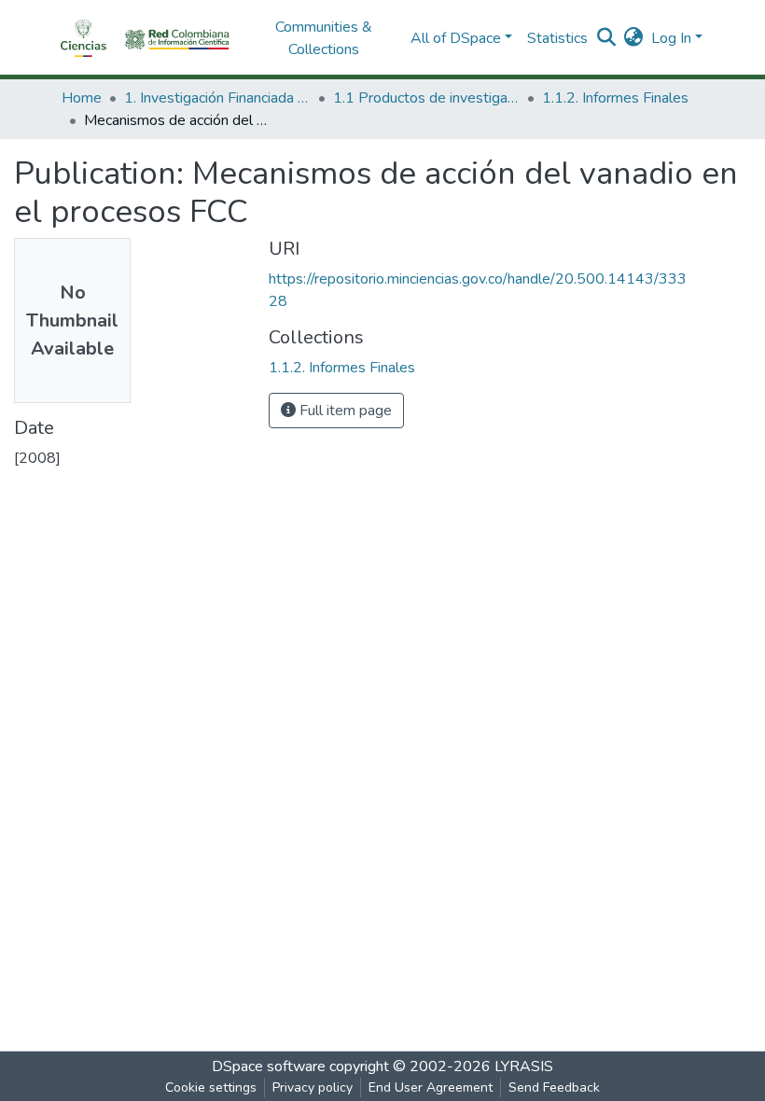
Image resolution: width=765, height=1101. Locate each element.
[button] (634, 38)
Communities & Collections (323, 38)
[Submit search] (607, 38)
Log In (671, 38)
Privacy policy (312, 1087)
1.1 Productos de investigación (426, 98)
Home (82, 98)
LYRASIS (523, 1066)
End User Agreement (431, 1087)
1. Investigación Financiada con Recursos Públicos (217, 98)
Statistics (557, 38)
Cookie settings (211, 1087)
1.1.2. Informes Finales (615, 98)
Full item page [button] (344, 410)
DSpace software (269, 1066)
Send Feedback (554, 1087)
